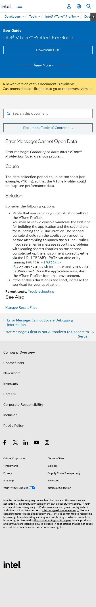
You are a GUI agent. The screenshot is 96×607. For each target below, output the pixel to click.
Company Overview (19, 352)
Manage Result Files (21, 307)
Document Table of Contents (46, 128)
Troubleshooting (41, 291)
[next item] (93, 17)
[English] (78, 6)
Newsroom (12, 373)
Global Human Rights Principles (52, 520)
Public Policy (13, 425)
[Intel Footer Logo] (12, 564)
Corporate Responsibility (23, 404)
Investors (10, 383)
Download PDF (48, 50)
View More (42, 65)
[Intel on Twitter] (15, 443)
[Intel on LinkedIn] (26, 443)
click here (40, 89)
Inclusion (10, 415)
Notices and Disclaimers (35, 513)
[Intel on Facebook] (5, 443)
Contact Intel (13, 363)
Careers (9, 394)
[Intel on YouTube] (36, 443)
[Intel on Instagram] (47, 443)
